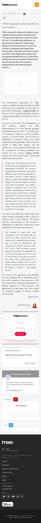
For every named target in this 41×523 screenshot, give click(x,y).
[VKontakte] (4, 18)
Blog (4, 480)
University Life (7, 473)
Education (5, 465)
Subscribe (20, 334)
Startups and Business (10, 469)
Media (4, 476)
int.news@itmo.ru (15, 390)
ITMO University (21, 406)
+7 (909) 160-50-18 (7, 486)
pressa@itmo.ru (7, 489)
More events (30, 363)
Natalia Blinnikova (24, 305)
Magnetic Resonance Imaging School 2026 (18, 355)
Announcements (12, 350)
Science (5, 461)
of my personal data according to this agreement (20, 341)
